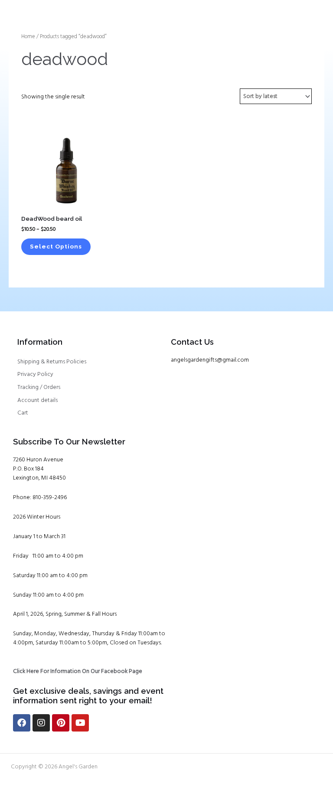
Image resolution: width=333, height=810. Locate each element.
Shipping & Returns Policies (51, 361)
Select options (56, 246)
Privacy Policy (35, 374)
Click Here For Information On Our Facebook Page (77, 671)
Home (28, 37)
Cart (22, 413)
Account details (37, 400)
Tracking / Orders (38, 387)
